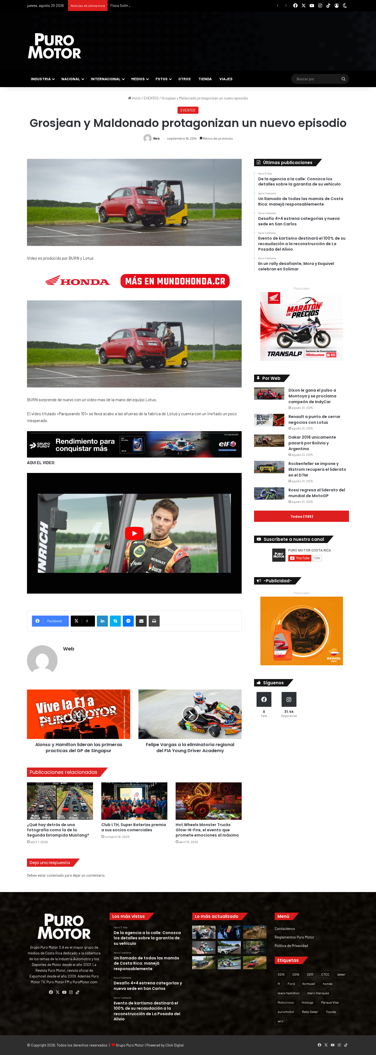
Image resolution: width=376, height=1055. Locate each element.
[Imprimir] (154, 621)
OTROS (184, 78)
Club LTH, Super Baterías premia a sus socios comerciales (133, 827)
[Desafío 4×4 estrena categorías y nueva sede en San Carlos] (254, 932)
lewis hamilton (288, 993)
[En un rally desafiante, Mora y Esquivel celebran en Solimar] (254, 947)
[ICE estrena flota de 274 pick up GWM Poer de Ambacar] (229, 947)
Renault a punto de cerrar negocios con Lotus (314, 419)
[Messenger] (128, 621)
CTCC (325, 974)
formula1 (309, 983)
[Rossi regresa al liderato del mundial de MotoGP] (269, 493)
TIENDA (205, 78)
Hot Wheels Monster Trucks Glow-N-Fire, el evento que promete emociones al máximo (207, 830)
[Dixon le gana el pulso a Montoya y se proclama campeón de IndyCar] (269, 393)
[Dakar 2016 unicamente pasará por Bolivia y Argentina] (269, 440)
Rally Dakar (310, 1012)
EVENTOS (151, 98)
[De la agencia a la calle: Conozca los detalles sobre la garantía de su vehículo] (204, 932)
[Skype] (115, 621)
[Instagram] (70, 992)
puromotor (286, 1012)
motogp (308, 1002)
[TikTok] (77, 992)
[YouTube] (64, 992)
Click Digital (174, 1045)
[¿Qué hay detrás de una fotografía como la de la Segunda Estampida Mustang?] (60, 800)
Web (156, 138)
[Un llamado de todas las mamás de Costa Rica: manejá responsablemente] (229, 932)
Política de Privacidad (291, 945)
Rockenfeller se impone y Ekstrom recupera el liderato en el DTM (317, 469)
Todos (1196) (301, 516)
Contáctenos (285, 928)
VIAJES (226, 78)
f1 (279, 983)
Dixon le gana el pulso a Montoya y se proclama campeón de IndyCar (312, 396)
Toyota (331, 1012)
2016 (295, 974)
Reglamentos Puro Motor (294, 937)
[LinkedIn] (102, 621)
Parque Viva (330, 1002)
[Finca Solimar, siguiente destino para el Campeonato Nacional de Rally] (254, 962)
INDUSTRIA (41, 78)
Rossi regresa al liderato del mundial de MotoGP (316, 493)
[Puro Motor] (54, 46)
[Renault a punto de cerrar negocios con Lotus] (269, 420)
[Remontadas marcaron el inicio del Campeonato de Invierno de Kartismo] (229, 962)
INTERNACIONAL (106, 78)
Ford (291, 983)
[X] (57, 992)
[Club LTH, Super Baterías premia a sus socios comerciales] (134, 800)
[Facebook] (51, 992)
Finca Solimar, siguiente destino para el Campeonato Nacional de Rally (165, 5)
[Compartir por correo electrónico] (141, 621)
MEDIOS (138, 78)
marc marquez (318, 993)
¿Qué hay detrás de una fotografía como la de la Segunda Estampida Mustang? (58, 830)
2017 (310, 974)
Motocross (286, 1002)
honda (327, 983)
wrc (281, 1021)
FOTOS (162, 78)
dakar (341, 974)
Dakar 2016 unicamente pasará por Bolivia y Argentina (312, 443)
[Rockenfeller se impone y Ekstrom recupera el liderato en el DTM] (269, 467)
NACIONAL (70, 78)
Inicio (136, 98)
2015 (281, 974)
